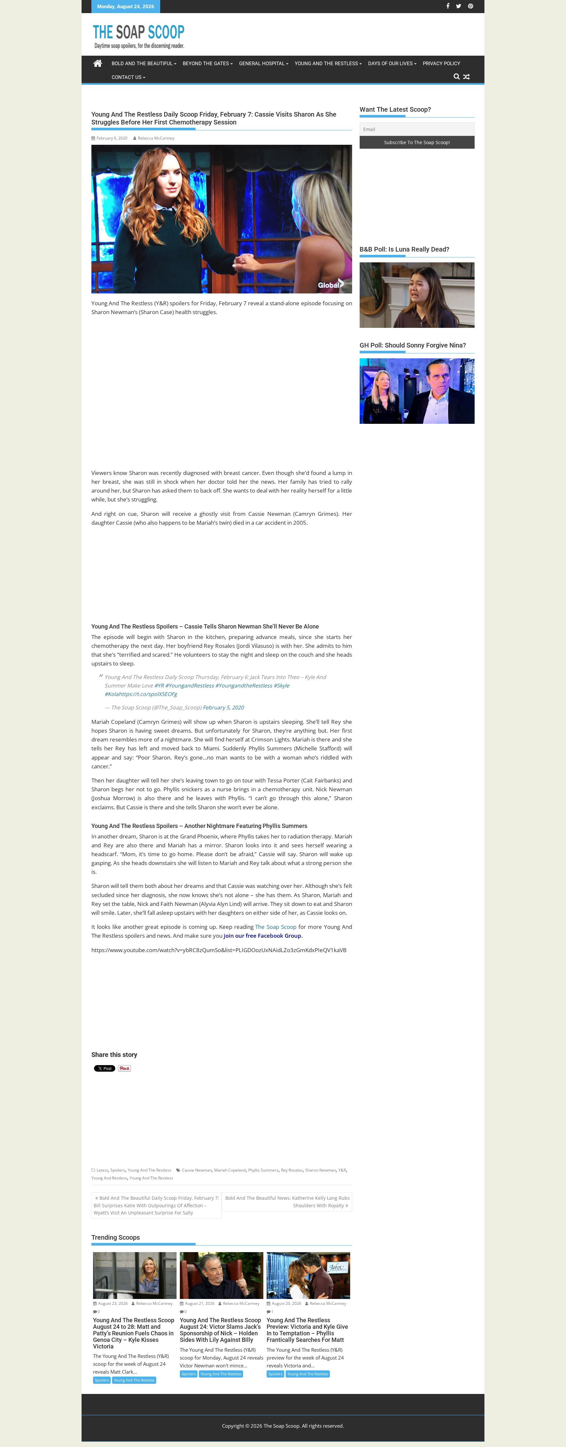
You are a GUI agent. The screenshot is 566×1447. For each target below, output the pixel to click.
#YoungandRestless (189, 685)
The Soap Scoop (275, 926)
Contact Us (127, 77)
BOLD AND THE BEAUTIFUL (142, 63)
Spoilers (117, 1170)
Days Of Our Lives (390, 63)
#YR (159, 685)
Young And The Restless (326, 63)
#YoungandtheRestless (243, 685)
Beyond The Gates (206, 63)
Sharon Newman (320, 1170)
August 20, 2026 (286, 1303)
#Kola (111, 694)
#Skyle (281, 685)
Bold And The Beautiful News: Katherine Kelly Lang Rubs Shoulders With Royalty (287, 1201)
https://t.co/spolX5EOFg (148, 694)
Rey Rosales (292, 1170)
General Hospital (262, 63)
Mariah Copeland (230, 1170)
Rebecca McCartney (156, 138)
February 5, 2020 (223, 707)
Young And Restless (109, 1178)
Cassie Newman (197, 1170)
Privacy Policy (441, 63)
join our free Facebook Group (262, 935)
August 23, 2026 (112, 1303)
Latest (102, 1170)
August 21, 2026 (199, 1303)
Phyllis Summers (263, 1170)
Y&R (342, 1170)
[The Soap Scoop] (97, 62)
